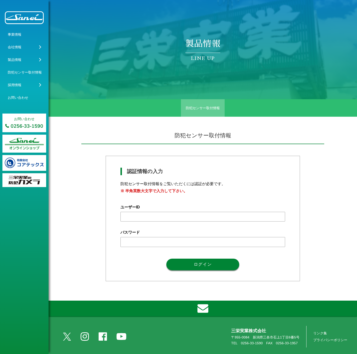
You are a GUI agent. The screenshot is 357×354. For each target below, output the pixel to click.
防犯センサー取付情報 (203, 108)
